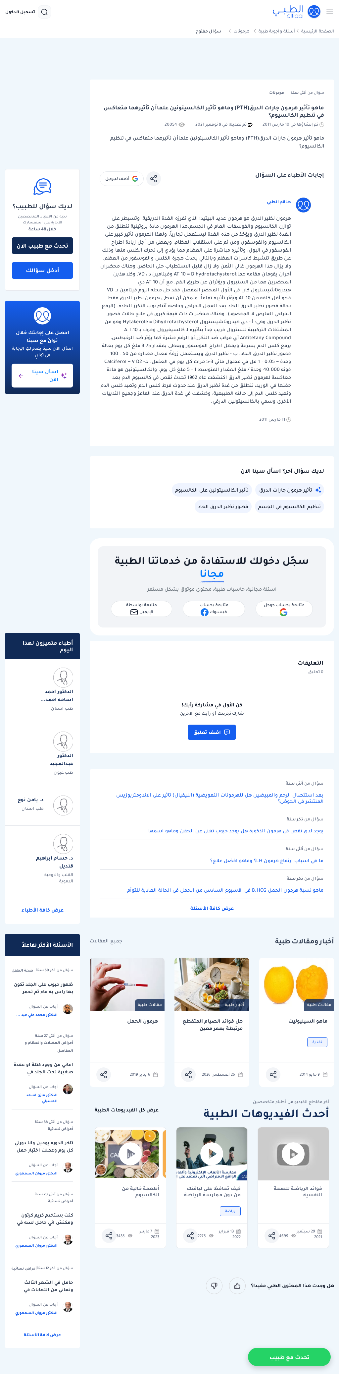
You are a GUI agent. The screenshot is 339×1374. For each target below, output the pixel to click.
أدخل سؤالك (42, 270)
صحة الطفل (22, 970)
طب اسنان (62, 708)
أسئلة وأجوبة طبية (277, 31)
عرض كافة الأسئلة (212, 908)
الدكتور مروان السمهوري (36, 1173)
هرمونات (241, 31)
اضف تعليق (207, 732)
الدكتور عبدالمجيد (61, 759)
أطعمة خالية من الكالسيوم (140, 1191)
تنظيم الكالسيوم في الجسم (289, 506)
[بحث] (44, 12)
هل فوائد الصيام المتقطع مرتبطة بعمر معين (213, 1024)
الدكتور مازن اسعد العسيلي (42, 1098)
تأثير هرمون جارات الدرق (285, 490)
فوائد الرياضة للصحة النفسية (298, 1191)
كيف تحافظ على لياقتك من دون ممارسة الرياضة (212, 1191)
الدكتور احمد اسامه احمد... (56, 695)
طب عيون (63, 772)
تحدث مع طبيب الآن (42, 245)
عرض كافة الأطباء (43, 910)
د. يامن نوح (31, 800)
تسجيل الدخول (20, 12)
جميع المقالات (106, 941)
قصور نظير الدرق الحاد (223, 506)
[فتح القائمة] (328, 12)
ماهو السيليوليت (307, 1021)
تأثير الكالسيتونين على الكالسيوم (212, 490)
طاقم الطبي (279, 201)
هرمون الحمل (142, 1021)
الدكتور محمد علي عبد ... (37, 1015)
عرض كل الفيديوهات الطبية (127, 1110)
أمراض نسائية (60, 1129)
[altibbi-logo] (297, 12)
